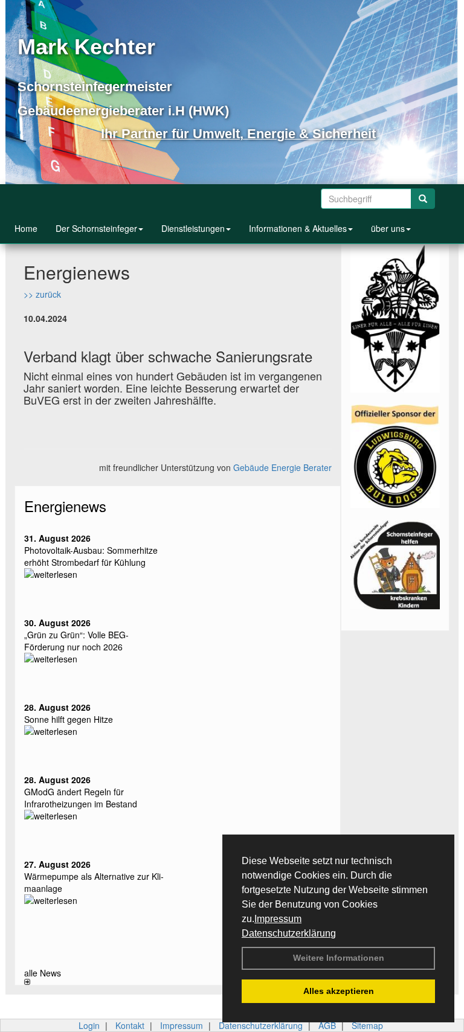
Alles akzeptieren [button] (338, 991)
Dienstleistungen (193, 228)
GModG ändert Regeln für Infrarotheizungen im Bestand (80, 798)
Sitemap (367, 1025)
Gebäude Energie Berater (282, 467)
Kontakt (129, 1025)
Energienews (65, 505)
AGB (327, 1025)
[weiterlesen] (96, 574)
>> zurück (42, 294)
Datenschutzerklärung (289, 933)
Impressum (277, 919)
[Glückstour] (395, 564)
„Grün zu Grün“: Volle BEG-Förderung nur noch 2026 (76, 641)
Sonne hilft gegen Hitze (68, 719)
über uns (388, 228)
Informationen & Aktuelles (298, 228)
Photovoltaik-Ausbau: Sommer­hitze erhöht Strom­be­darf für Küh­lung (91, 556)
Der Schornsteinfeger (96, 228)
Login (89, 1025)
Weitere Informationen (338, 958)
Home (25, 228)
